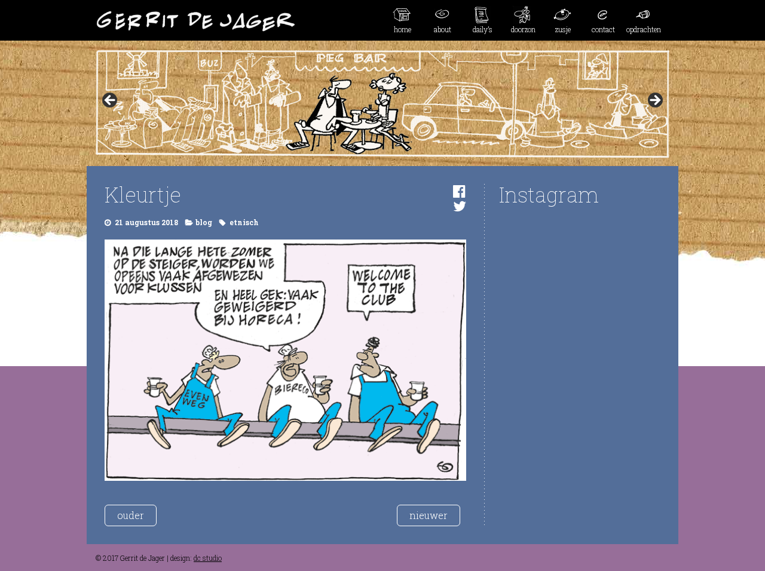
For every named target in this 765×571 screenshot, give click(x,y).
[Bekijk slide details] (382, 104)
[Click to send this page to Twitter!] (459, 206)
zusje (563, 29)
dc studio (208, 558)
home (402, 29)
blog (203, 222)
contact (603, 29)
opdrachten (643, 29)
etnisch (244, 222)
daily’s (482, 29)
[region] (382, 104)
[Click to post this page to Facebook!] (459, 191)
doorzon (523, 29)
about (442, 29)
